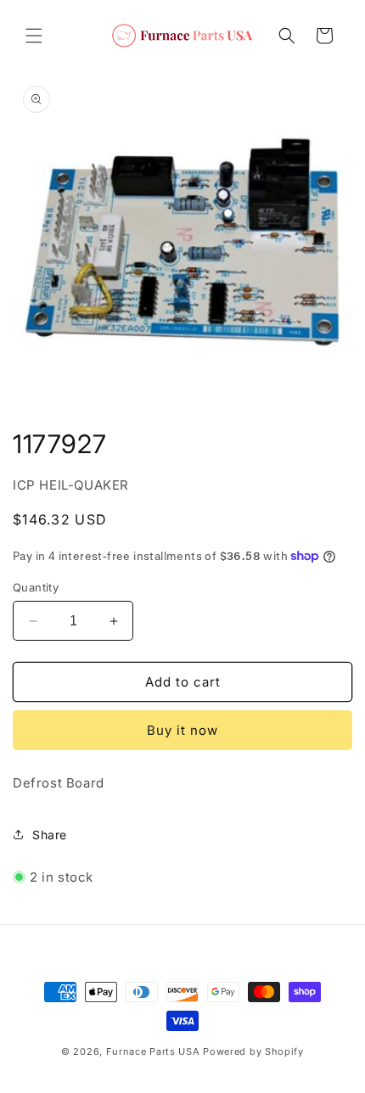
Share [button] (49, 834)
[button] (34, 35)
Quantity (36, 587)
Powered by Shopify (253, 1051)
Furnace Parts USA (153, 1051)
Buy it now (182, 730)
